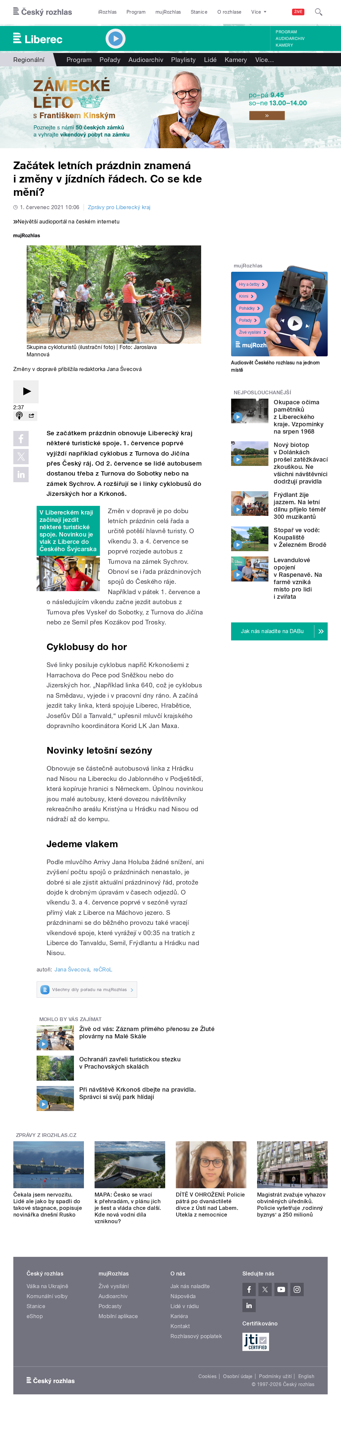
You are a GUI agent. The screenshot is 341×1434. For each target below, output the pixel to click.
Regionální (29, 59)
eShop (35, 1316)
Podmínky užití (275, 1376)
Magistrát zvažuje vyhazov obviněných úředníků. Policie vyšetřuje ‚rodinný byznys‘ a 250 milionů (291, 1205)
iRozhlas (107, 12)
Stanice (199, 12)
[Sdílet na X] (21, 456)
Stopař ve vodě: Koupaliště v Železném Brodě (300, 537)
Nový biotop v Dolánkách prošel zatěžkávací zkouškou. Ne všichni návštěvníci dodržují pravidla (301, 463)
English (306, 1376)
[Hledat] (319, 12)
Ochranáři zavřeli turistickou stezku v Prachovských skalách (129, 1063)
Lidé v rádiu (184, 1306)
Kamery (284, 45)
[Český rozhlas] (42, 12)
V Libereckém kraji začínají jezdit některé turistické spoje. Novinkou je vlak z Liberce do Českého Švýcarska (68, 530)
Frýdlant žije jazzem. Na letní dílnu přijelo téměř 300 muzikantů (300, 505)
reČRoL (103, 969)
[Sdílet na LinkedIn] (21, 474)
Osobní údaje (238, 1376)
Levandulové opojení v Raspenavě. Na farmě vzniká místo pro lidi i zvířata (298, 578)
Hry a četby (249, 284)
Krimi (243, 296)
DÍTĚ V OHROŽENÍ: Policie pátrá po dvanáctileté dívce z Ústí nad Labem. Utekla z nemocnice (210, 1205)
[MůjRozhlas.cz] (26, 236)
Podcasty (110, 1306)
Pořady (110, 59)
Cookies (207, 1376)
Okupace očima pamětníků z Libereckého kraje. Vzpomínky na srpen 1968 (298, 417)
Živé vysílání (250, 332)
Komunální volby (47, 1296)
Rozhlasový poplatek (196, 1336)
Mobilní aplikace (118, 1316)
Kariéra (179, 1316)
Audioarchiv (290, 38)
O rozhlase (229, 12)
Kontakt (180, 1326)
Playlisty (183, 59)
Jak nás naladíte (190, 1286)
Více (264, 59)
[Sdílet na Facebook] (21, 438)
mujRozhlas (168, 12)
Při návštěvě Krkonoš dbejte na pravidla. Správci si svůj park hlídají (137, 1093)
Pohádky (247, 308)
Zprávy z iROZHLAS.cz (46, 1135)
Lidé (210, 59)
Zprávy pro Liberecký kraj (119, 207)
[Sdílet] (31, 416)
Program (136, 12)
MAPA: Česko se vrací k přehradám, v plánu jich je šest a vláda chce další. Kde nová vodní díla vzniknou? (128, 1208)
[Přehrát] (26, 391)
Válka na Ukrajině (47, 1286)
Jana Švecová (72, 969)
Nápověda (183, 1296)
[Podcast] (19, 416)
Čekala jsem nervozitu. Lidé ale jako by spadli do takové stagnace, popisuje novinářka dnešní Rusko (47, 1205)
